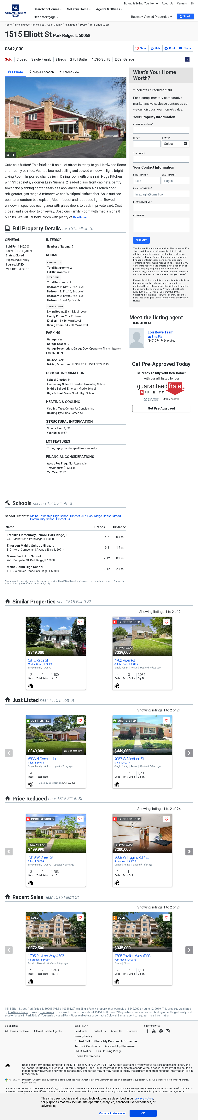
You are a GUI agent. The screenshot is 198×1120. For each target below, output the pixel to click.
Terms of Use (168, 297)
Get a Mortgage (45, 17)
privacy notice (144, 1098)
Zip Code (139, 153)
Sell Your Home (78, 9)
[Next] (189, 753)
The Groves (47, 1012)
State (166, 137)
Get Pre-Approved (161, 408)
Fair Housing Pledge (109, 1051)
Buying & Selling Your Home (141, 3)
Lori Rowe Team (160, 332)
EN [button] (192, 3)
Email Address (142, 188)
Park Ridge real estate (77, 1015)
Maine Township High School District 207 (58, 516)
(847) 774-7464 (157, 340)
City (136, 137)
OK (143, 1113)
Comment (139, 215)
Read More (80, 217)
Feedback (81, 1031)
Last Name (169, 174)
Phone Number (142, 201)
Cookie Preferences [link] (87, 1056)
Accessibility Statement (120, 1046)
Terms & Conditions (87, 1046)
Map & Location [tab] (43, 72)
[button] (185, 16)
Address (143, 124)
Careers (182, 3)
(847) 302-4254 (69, 783)
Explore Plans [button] (29, 1082)
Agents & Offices (108, 9)
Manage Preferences (112, 1113)
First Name (140, 174)
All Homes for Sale (17, 1031)
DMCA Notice (83, 1051)
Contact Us (99, 1031)
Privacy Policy (83, 1036)
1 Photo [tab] (17, 72)
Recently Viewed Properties (150, 16)
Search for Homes (47, 9)
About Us (167, 3)
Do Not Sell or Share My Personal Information (106, 1041)
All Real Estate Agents (48, 1031)
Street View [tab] (71, 72)
